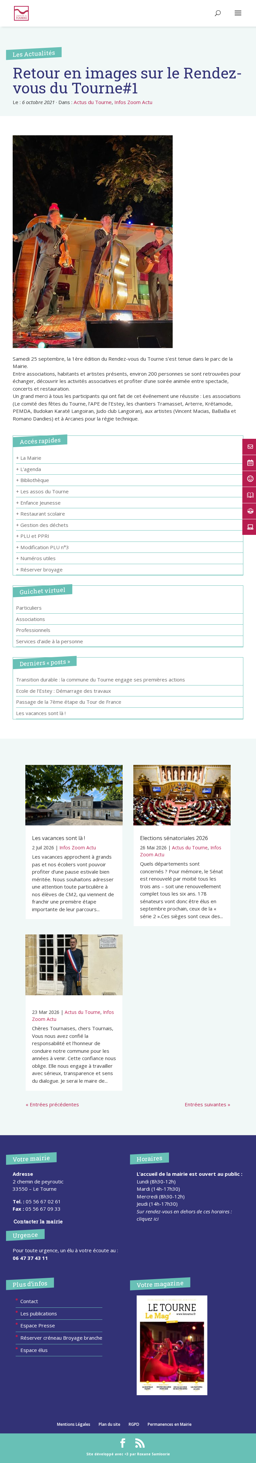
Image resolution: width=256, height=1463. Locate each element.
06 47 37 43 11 (30, 1258)
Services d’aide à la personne (49, 641)
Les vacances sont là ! (41, 713)
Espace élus (34, 1350)
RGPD (134, 1424)
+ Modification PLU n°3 (42, 547)
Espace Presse (37, 1325)
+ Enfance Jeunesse (38, 502)
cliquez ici (148, 1218)
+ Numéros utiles (36, 558)
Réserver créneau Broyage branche (61, 1337)
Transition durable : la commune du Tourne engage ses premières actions (100, 679)
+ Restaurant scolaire (40, 513)
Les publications (38, 1313)
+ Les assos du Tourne (42, 491)
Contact (29, 1301)
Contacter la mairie (38, 1221)
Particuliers (29, 607)
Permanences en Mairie (170, 1424)
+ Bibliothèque (32, 480)
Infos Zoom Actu (133, 102)
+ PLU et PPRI (32, 536)
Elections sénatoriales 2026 (174, 838)
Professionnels (33, 630)
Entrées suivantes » (207, 1104)
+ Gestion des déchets (42, 525)
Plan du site (109, 1424)
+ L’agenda (28, 469)
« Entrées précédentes (52, 1104)
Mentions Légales (73, 1424)
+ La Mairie (28, 457)
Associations (30, 619)
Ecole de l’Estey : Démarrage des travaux (63, 690)
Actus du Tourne (93, 102)
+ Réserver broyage (39, 569)
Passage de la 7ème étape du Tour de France (68, 701)
